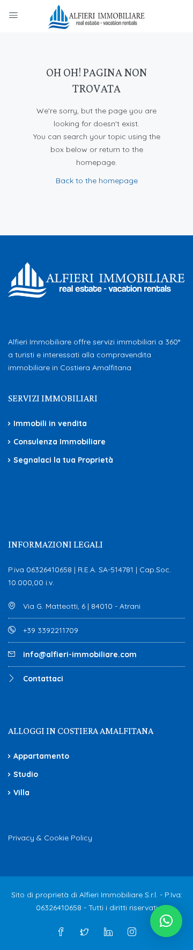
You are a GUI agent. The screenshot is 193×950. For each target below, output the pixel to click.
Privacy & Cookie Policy (50, 838)
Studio (25, 774)
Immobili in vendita (50, 423)
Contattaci (43, 678)
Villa (21, 792)
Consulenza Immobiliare (59, 442)
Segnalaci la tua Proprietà (63, 460)
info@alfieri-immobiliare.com (80, 654)
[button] (166, 921)
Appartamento (41, 756)
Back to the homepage (97, 180)
